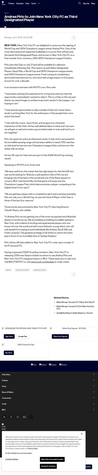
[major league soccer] (4, 427)
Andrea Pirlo (40, 270)
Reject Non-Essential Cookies (52, 459)
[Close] (81, 433)
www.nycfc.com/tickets (42, 261)
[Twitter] (4, 417)
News (8, 270)
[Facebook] (11, 417)
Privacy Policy (32, 449)
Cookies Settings (11, 459)
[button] (39, 3)
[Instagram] (17, 417)
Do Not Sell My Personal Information (18, 453)
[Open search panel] (79, 3)
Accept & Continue (48, 466)
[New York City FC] (4, 3)
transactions (22, 270)
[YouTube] (24, 417)
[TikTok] (31, 417)
